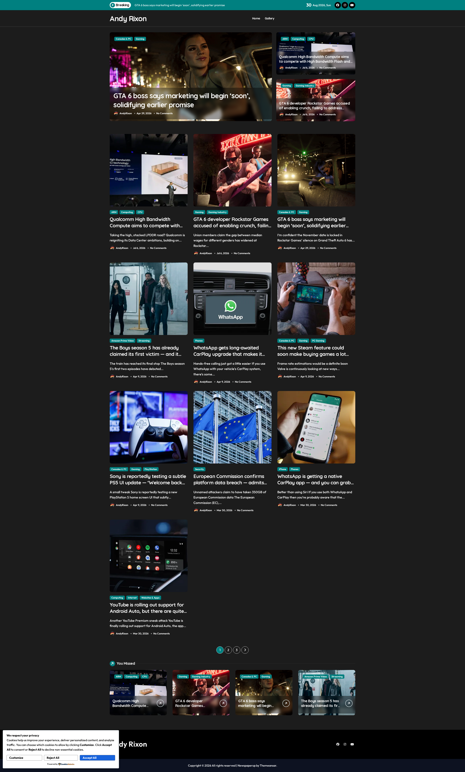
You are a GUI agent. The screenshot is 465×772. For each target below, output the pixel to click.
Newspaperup (247, 765)
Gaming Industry (305, 85)
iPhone (282, 469)
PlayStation (151, 469)
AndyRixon (126, 113)
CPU (311, 38)
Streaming (144, 340)
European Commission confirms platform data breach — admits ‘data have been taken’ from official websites (228, 485)
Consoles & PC (286, 212)
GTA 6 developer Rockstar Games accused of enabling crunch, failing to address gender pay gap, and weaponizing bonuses (315, 108)
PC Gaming (318, 340)
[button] (268, 76)
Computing (298, 38)
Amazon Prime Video (122, 340)
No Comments (163, 113)
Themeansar (268, 765)
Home (256, 18)
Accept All (89, 757)
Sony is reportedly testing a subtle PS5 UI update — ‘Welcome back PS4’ (148, 482)
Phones (120, 38)
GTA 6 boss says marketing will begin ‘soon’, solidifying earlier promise (311, 225)
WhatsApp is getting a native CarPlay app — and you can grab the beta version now (314, 482)
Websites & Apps (150, 597)
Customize (16, 757)
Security (199, 469)
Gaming (286, 85)
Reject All (53, 757)
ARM (285, 38)
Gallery (269, 18)
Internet (132, 597)
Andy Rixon (128, 18)
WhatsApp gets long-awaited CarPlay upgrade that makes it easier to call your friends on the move (186, 104)
